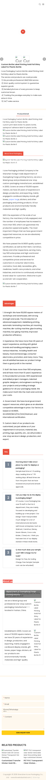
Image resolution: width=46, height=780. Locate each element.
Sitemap (36, 777)
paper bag (13, 199)
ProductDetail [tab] (23, 114)
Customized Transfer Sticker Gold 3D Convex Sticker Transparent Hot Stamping (11, 761)
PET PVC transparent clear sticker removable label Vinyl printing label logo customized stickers (34, 761)
